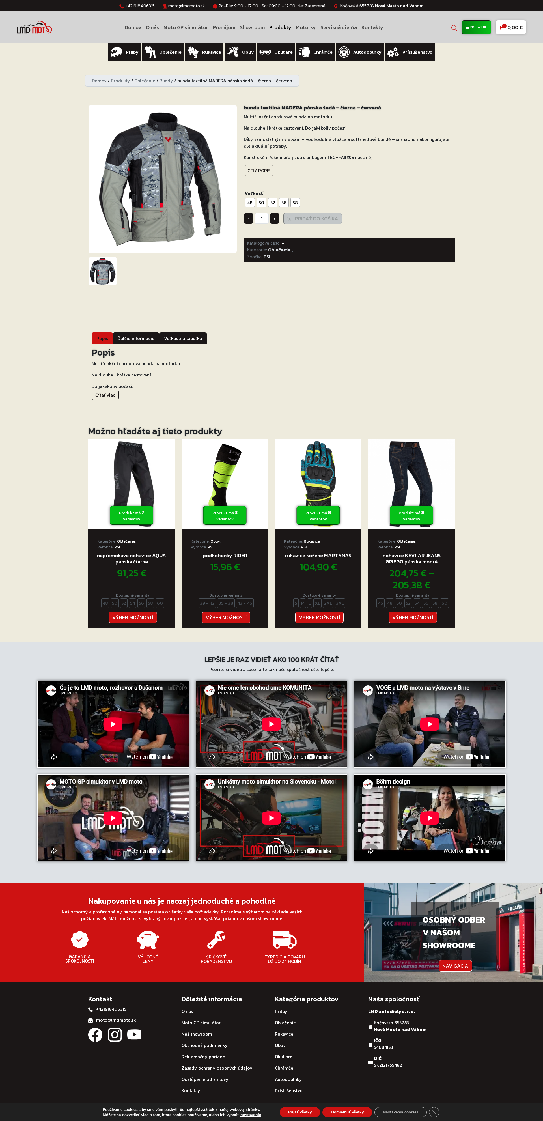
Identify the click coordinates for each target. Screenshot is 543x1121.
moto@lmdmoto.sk (186, 5)
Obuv (215, 541)
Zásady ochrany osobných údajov (217, 1067)
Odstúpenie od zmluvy (205, 1079)
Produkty (280, 27)
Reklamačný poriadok (205, 1056)
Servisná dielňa (338, 27)
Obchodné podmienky (205, 1045)
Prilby (281, 1011)
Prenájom (224, 27)
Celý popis (259, 170)
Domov (133, 27)
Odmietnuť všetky (347, 1112)
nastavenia (250, 1114)
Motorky (306, 27)
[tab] (102, 338)
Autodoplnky (288, 1079)
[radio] (250, 202)
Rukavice (312, 541)
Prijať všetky (300, 1112)
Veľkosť (254, 193)
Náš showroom (197, 1033)
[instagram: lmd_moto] (115, 1034)
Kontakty (372, 27)
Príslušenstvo (289, 1090)
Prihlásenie (479, 27)
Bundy (166, 80)
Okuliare (283, 1056)
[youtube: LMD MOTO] (134, 1034)
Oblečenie (144, 80)
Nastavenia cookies (400, 1112)
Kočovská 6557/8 (382, 5)
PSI (267, 256)
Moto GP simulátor (185, 27)
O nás (152, 27)
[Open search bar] (454, 27)
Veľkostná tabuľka (183, 338)
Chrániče (284, 1067)
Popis (102, 338)
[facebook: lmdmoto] (95, 1034)
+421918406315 (140, 5)
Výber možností (132, 617)
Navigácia (455, 966)
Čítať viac (105, 394)
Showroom (252, 27)
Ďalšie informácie (136, 338)
